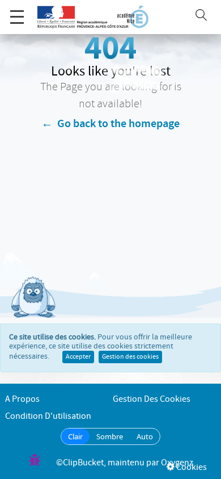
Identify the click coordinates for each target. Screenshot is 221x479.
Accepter (78, 357)
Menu (17, 17)
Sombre (109, 436)
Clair (75, 436)
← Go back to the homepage (110, 123)
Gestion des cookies (130, 357)
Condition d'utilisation (48, 416)
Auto (145, 436)
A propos (22, 399)
